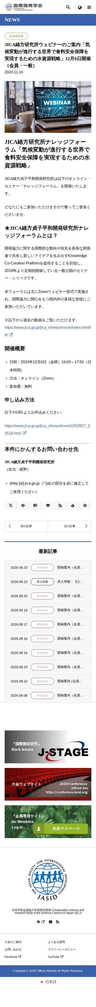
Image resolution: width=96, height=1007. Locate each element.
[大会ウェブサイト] (48, 799)
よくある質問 (56, 942)
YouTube (53, 957)
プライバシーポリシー (62, 949)
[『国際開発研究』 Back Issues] (48, 761)
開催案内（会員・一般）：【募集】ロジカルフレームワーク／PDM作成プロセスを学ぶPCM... (71, 652)
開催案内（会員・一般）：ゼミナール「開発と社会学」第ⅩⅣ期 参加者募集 (71, 624)
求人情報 (42, 581)
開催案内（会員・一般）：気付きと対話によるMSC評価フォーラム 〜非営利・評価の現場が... (71, 638)
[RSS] (57, 921)
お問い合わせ (13, 949)
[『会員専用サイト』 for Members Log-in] (48, 836)
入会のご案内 (13, 942)
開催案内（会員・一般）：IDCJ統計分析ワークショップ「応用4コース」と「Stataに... (71, 695)
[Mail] (50, 921)
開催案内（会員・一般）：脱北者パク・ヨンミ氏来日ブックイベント (71, 596)
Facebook (11, 957)
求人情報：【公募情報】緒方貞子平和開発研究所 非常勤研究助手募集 (71, 581)
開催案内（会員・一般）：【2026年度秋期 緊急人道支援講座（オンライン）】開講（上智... (71, 610)
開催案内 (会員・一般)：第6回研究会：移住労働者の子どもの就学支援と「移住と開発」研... (71, 681)
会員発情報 (16, 36)
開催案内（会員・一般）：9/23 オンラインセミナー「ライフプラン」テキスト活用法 (71, 567)
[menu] (79, 7)
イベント (42, 567)
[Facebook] (41, 921)
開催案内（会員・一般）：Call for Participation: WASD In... (71, 667)
